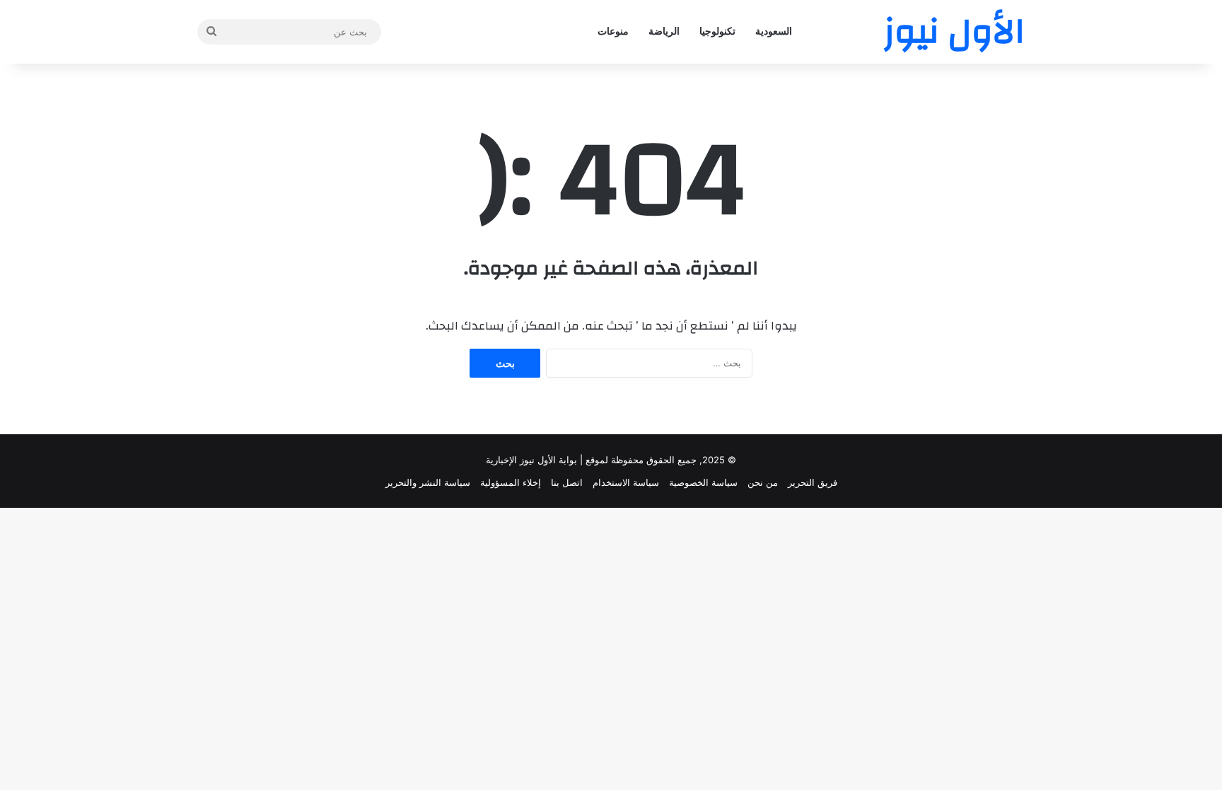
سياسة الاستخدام (626, 482)
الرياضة (664, 31)
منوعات (613, 31)
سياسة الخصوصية (703, 482)
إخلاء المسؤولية (510, 482)
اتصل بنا (567, 482)
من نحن (762, 482)
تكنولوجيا (717, 31)
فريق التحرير (812, 482)
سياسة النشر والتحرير (427, 482)
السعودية (773, 31)
